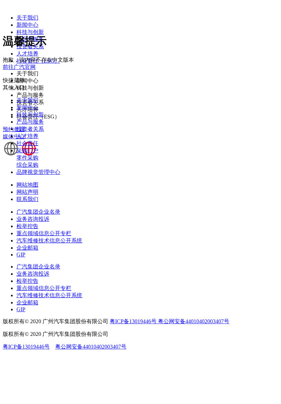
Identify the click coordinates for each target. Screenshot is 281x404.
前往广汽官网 (19, 67)
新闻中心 (27, 25)
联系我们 (27, 199)
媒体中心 (14, 136)
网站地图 (27, 185)
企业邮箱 (27, 248)
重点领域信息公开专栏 (43, 233)
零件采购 (27, 158)
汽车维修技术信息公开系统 (49, 240)
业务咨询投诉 (32, 219)
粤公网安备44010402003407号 (193, 321)
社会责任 (27, 143)
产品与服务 (30, 122)
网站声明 (27, 192)
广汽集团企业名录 (38, 212)
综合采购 (27, 165)
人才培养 (27, 53)
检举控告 (27, 226)
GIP (20, 254)
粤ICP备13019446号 (134, 321)
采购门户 (27, 150)
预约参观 (14, 129)
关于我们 (27, 18)
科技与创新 (30, 32)
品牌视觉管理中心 (38, 172)
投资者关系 (30, 129)
